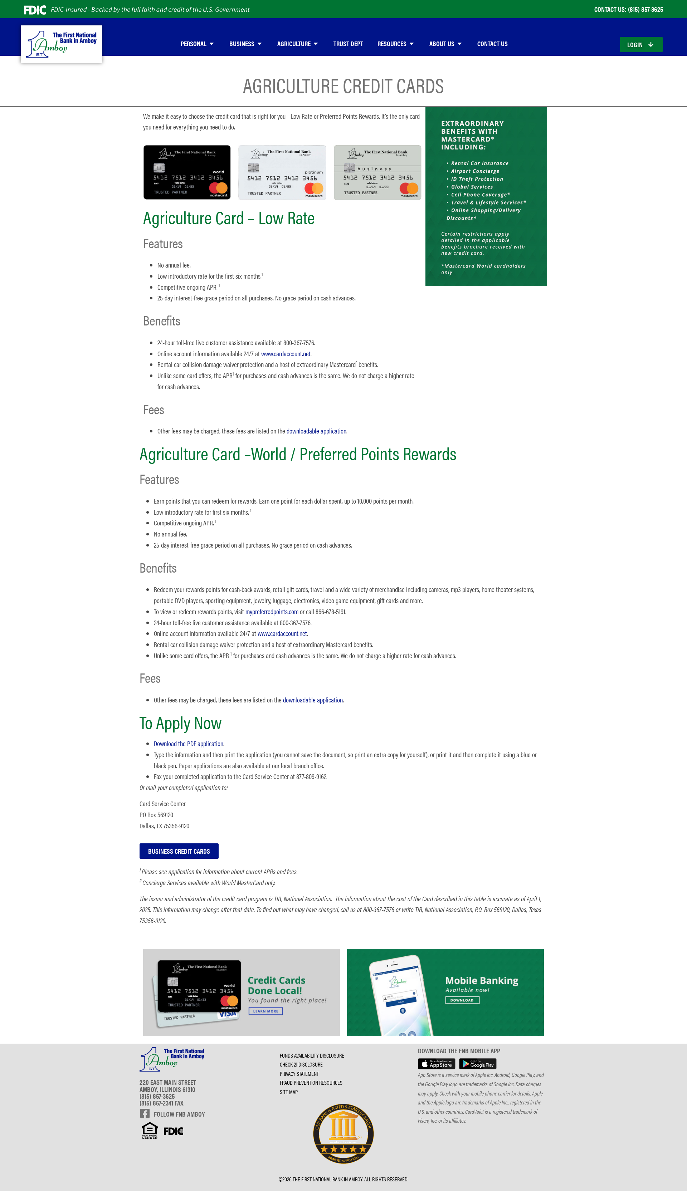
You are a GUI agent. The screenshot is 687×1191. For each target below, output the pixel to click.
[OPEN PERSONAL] (211, 43)
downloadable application (316, 431)
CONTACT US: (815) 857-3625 (628, 9)
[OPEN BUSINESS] (259, 43)
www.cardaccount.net (286, 353)
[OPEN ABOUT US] (459, 43)
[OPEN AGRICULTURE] (315, 43)
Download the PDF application (188, 743)
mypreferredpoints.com (271, 611)
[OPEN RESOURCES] (411, 43)
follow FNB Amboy (179, 1114)
